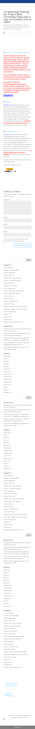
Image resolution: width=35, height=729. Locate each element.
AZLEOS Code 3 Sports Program (12, 278)
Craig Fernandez (9, 25)
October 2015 (7, 379)
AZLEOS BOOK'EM (8, 275)
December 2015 (7, 374)
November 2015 (7, 377)
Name (5, 217)
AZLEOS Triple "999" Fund (10, 301)
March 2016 (6, 369)
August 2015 (6, 384)
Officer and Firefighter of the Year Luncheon (15, 309)
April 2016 (6, 366)
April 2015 (6, 390)
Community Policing (8, 304)
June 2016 (6, 361)
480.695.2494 (8, 693)
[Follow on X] (17, 702)
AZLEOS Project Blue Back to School (13, 291)
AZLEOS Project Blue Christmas (12, 293)
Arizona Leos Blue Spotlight (11, 270)
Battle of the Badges (11, 683)
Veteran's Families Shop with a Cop (13, 322)
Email (5, 224)
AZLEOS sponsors (8, 298)
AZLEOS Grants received (10, 286)
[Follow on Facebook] (17, 699)
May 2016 (6, 364)
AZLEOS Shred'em (8, 296)
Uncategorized (7, 319)
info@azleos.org (9, 695)
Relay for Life (7, 314)
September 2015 (8, 382)
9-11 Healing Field (8, 267)
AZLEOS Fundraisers (9, 283)
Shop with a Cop (7, 29)
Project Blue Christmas (23, 27)
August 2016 (6, 356)
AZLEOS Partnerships (9, 288)
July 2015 (5, 387)
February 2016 (7, 371)
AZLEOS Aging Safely (9, 273)
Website (5, 232)
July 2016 (5, 358)
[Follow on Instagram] (17, 704)
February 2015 (7, 392)
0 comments (17, 29)
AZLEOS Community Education (11, 280)
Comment (6, 199)
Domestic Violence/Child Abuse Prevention (15, 306)
